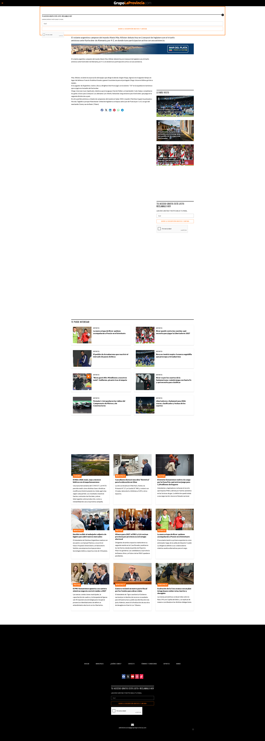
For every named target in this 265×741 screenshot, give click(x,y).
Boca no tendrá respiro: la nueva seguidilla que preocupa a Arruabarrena (174, 355)
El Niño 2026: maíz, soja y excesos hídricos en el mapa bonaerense (87, 481)
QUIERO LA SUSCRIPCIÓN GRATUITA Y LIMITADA (175, 221)
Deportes (96, 328)
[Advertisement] (113, 67)
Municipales (120, 476)
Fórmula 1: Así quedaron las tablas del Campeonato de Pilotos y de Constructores (109, 403)
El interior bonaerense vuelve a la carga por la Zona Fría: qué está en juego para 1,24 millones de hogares (173, 482)
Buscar (86, 664)
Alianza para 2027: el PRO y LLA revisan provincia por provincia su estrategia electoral (131, 536)
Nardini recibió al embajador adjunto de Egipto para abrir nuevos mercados (89, 535)
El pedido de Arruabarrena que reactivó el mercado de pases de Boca (110, 355)
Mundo (178, 664)
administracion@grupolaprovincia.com (132, 728)
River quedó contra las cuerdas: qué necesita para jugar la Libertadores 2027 (173, 332)
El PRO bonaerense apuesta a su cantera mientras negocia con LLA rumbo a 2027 (90, 589)
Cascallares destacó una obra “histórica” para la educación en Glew (132, 481)
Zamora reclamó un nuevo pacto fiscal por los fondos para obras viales (131, 589)
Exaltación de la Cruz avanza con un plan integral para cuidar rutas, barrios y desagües (174, 590)
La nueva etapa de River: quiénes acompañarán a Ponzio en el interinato (109, 332)
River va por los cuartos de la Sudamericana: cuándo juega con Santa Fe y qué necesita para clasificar (173, 380)
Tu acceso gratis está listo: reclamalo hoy (170, 205)
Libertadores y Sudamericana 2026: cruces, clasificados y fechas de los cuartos (171, 403)
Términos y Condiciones (149, 664)
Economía (77, 476)
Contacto (131, 664)
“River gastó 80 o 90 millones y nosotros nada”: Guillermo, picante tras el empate (110, 379)
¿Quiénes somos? (116, 664)
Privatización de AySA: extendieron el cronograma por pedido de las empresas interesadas (169, 135)
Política (161, 476)
